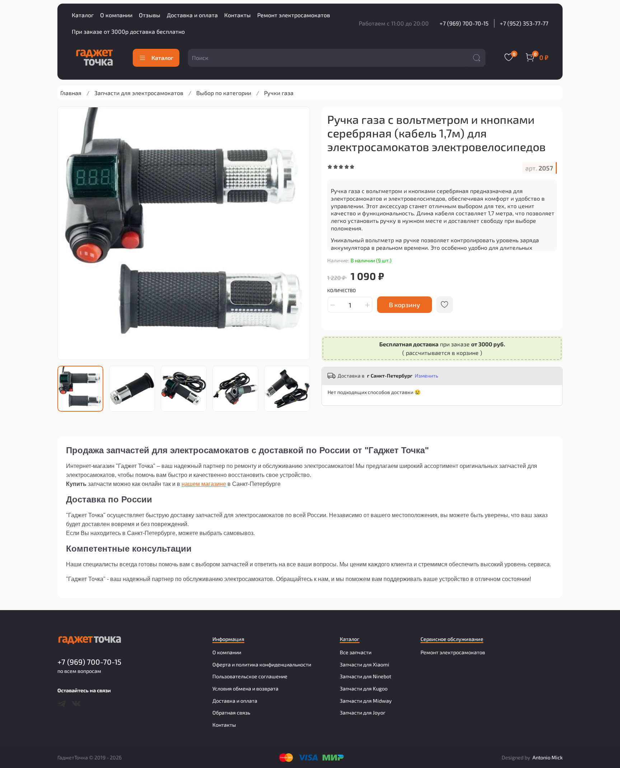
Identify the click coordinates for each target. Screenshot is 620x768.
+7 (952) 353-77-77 (524, 23)
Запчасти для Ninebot (365, 676)
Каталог (83, 14)
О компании (116, 14)
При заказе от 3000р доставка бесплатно (128, 31)
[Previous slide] (69, 233)
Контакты (237, 14)
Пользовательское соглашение (249, 676)
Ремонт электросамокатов (293, 14)
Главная (70, 92)
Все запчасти (355, 652)
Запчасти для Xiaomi (364, 664)
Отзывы (149, 14)
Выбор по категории (223, 92)
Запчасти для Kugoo (364, 688)
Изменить (426, 376)
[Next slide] (298, 233)
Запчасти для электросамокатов (138, 92)
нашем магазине (204, 484)
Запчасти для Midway (366, 701)
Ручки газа (278, 92)
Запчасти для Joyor (362, 713)
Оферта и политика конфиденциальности (261, 664)
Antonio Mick (547, 757)
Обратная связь (231, 713)
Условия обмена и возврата (245, 688)
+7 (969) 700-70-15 (464, 23)
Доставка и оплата (192, 14)
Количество (341, 290)
